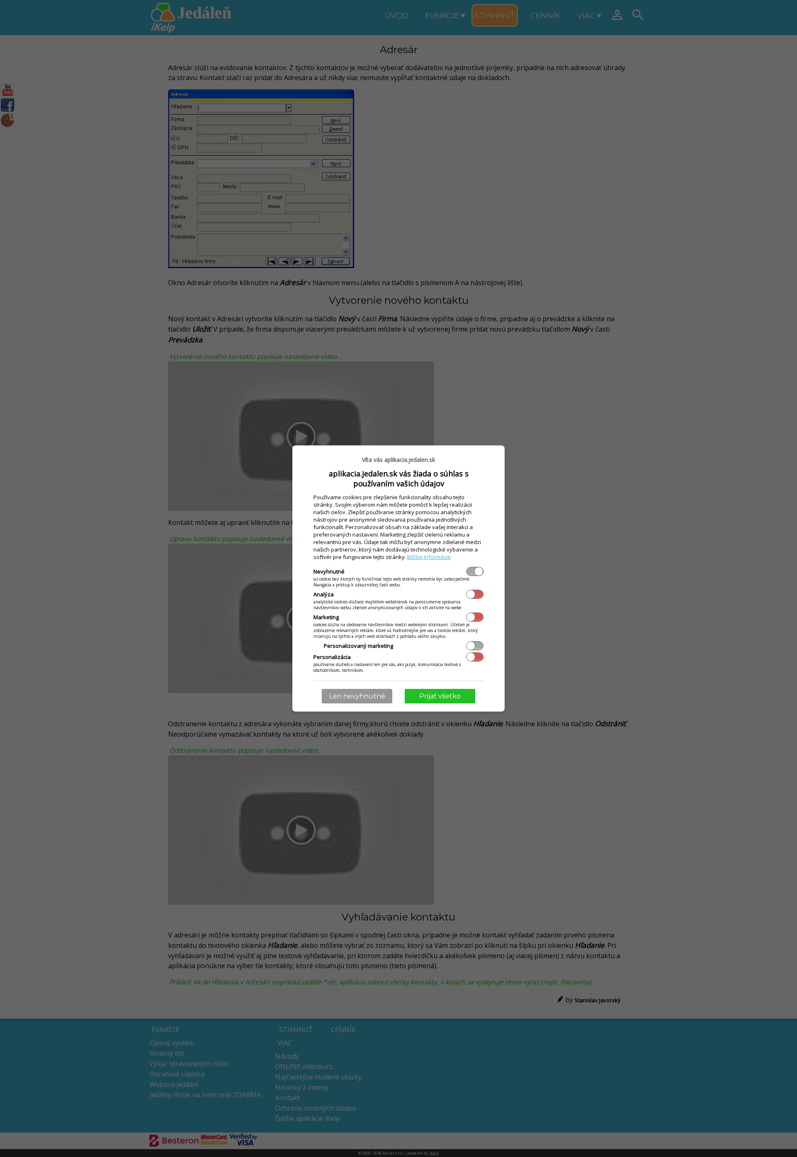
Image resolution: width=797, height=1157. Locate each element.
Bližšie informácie (429, 557)
